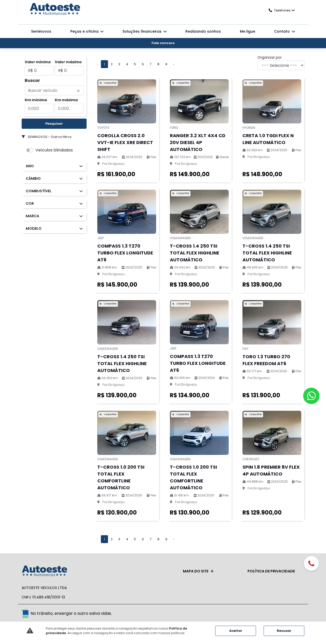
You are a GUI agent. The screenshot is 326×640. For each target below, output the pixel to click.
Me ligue (247, 31)
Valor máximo (68, 62)
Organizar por (269, 57)
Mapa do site (195, 571)
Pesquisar (54, 123)
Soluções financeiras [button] (142, 31)
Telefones (282, 10)
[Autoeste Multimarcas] (55, 9)
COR (30, 203)
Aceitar (235, 630)
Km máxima (66, 100)
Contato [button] (282, 31)
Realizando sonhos (203, 31)
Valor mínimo (38, 62)
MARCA (32, 216)
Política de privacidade (271, 571)
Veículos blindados (54, 150)
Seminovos (41, 31)
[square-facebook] (287, 614)
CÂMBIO (33, 178)
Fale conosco (163, 43)
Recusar (284, 630)
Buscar (32, 80)
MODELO (34, 228)
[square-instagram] (298, 614)
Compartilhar (110, 83)
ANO (30, 166)
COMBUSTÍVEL (38, 191)
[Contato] (311, 564)
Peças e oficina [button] (85, 31)
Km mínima (36, 100)
